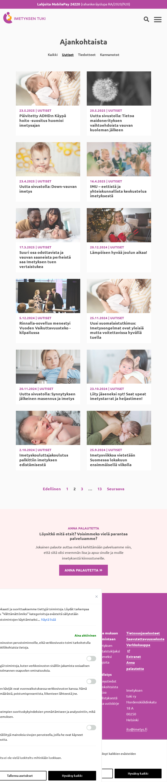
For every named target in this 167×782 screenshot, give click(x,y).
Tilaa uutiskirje (108, 703)
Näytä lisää (48, 619)
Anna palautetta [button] (82, 570)
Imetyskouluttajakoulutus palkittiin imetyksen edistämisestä (43, 460)
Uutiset (68, 55)
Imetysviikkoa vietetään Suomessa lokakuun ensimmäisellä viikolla (112, 460)
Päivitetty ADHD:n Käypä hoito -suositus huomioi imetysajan (42, 120)
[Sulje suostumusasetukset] (96, 596)
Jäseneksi (104, 657)
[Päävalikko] (158, 19)
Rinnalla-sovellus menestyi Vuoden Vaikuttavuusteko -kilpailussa (45, 328)
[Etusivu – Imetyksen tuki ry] (24, 17)
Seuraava (115, 489)
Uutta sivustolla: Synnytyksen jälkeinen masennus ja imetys (47, 396)
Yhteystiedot (106, 681)
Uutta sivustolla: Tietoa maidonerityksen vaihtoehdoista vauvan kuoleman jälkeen (112, 122)
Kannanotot (109, 55)
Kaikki (53, 55)
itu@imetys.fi (136, 729)
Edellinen (52, 489)
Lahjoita (103, 662)
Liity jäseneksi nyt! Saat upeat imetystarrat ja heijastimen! (118, 396)
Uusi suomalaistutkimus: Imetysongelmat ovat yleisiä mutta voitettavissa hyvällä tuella (117, 330)
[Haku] (146, 19)
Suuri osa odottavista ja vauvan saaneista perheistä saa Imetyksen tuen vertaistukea (45, 259)
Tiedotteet (87, 55)
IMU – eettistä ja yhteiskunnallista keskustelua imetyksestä (118, 191)
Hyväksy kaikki (138, 773)
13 (99, 489)
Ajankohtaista (107, 687)
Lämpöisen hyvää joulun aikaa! (118, 252)
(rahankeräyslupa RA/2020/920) (83, 4)
